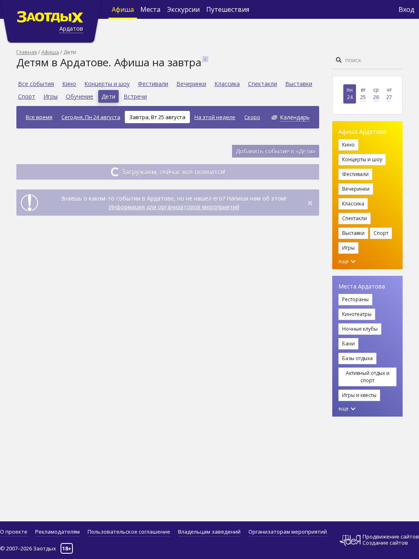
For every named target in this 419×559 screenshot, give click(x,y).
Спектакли (262, 84)
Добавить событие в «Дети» (275, 151)
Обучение (79, 96)
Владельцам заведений (209, 531)
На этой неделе (214, 117)
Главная (26, 52)
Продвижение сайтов (391, 537)
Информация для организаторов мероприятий (173, 207)
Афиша (123, 9)
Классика (227, 84)
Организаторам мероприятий (287, 531)
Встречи (135, 96)
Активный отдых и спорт (368, 377)
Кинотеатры (357, 314)
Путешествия (227, 9)
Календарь (295, 117)
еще (344, 261)
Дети (108, 96)
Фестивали (153, 84)
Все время (39, 117)
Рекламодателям (57, 531)
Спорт (26, 96)
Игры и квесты (359, 395)
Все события (36, 84)
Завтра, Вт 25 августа (157, 117)
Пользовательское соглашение (129, 531)
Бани (348, 343)
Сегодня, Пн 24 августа (90, 117)
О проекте (13, 531)
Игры (50, 96)
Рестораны (355, 299)
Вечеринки (191, 84)
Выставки (298, 84)
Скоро (252, 117)
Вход (406, 9)
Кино (69, 84)
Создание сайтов (385, 542)
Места (150, 9)
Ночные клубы (360, 328)
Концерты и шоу (107, 84)
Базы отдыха (357, 358)
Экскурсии (183, 9)
